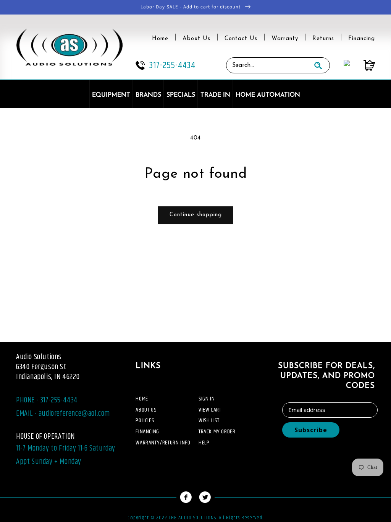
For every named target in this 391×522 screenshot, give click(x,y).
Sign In (207, 399)
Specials (180, 95)
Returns (323, 39)
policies (145, 420)
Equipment (111, 95)
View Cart (210, 410)
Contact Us (241, 39)
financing (147, 431)
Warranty (284, 39)
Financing (361, 39)
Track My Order (217, 431)
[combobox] (266, 65)
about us (146, 410)
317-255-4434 (172, 65)
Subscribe (310, 430)
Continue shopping (196, 215)
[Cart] (362, 65)
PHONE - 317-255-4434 (47, 400)
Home (160, 39)
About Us (196, 39)
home (142, 399)
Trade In (215, 95)
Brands (148, 95)
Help (204, 442)
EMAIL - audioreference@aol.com (63, 414)
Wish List (209, 420)
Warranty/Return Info (163, 442)
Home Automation (268, 95)
